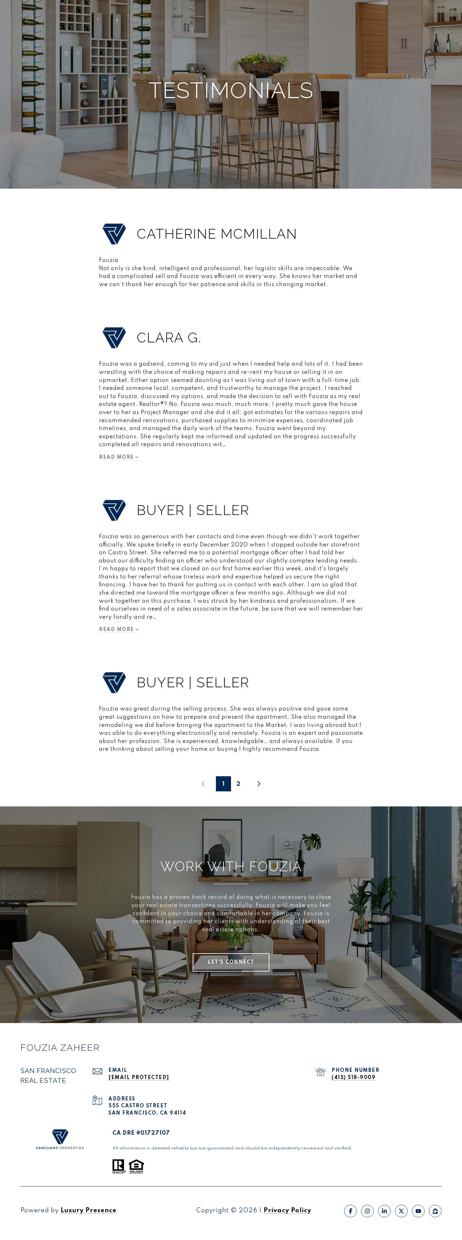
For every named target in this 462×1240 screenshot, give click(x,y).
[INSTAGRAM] (367, 1211)
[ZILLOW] (435, 1211)
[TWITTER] (401, 1211)
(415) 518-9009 (354, 1077)
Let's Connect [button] (231, 962)
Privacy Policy (287, 1211)
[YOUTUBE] (418, 1211)
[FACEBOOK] (350, 1211)
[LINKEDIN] (384, 1211)
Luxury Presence (89, 1211)
